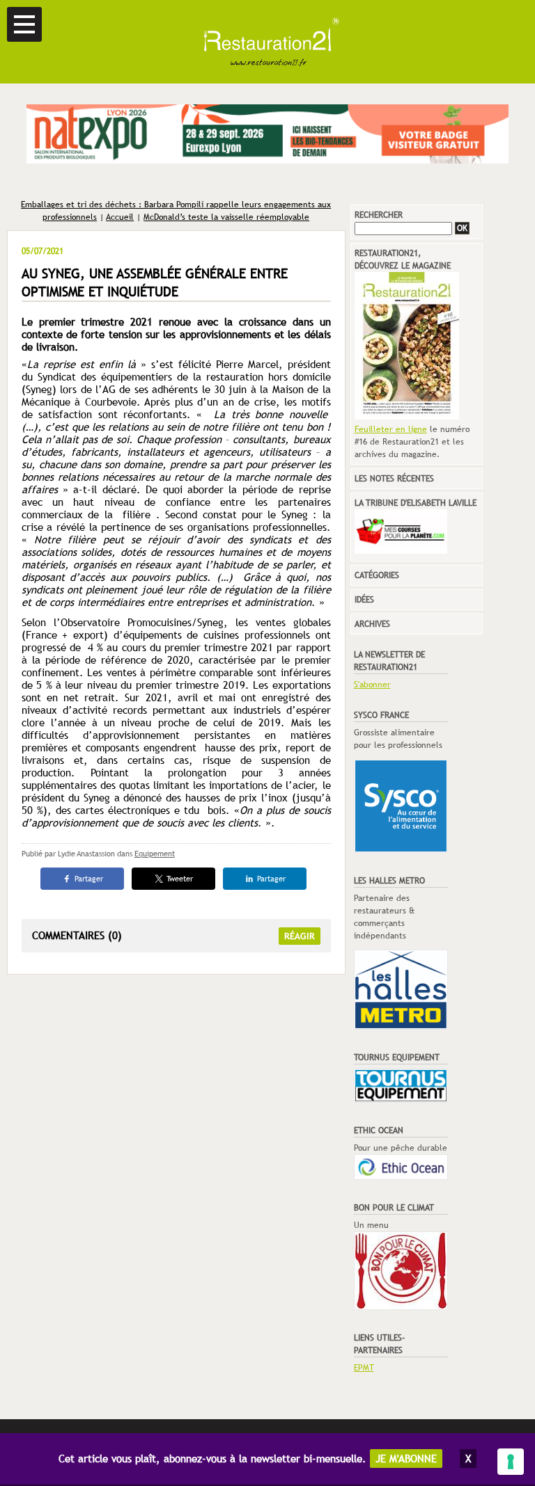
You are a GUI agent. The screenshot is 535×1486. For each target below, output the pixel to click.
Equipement (154, 853)
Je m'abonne (406, 1458)
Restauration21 (267, 41)
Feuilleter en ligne (391, 429)
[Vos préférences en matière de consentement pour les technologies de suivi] (510, 1461)
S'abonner (372, 684)
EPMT (364, 1368)
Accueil (120, 217)
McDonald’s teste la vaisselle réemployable (226, 217)
